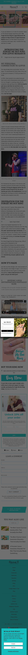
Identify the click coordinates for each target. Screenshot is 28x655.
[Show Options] (12, 328)
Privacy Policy (9, 333)
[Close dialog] (26, 319)
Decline (13, 647)
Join (7, 330)
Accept (13, 644)
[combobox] (7, 328)
